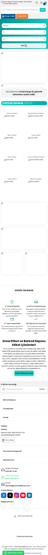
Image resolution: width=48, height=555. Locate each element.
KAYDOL (42, 389)
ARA (42, 10)
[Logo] (17, 3)
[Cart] (45, 2)
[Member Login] (41, 2)
